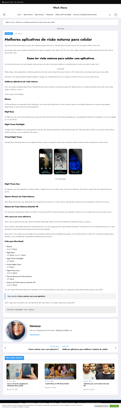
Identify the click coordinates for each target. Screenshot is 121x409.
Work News (60, 8)
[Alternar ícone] (4, 14)
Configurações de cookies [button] (101, 406)
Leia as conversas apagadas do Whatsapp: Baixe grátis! (17, 385)
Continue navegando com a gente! (20, 309)
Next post (65, 346)
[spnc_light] (116, 14)
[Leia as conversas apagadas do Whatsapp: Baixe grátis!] (22, 371)
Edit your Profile (62, 330)
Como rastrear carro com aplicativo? (44, 349)
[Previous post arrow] (5, 348)
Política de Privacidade (63, 14)
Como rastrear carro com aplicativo (31, 296)
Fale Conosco (39, 14)
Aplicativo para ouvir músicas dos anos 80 (96, 385)
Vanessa (20, 33)
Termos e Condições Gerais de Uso (85, 14)
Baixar (15, 249)
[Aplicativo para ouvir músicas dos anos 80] (98, 371)
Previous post (54, 346)
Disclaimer (49, 14)
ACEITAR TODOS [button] (114, 406)
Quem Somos (28, 14)
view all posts (34, 334)
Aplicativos (9, 33)
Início (19, 14)
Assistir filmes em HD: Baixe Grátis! (57, 384)
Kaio (10, 381)
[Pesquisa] (110, 15)
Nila (86, 381)
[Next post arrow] (115, 348)
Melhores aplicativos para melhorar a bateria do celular (85, 349)
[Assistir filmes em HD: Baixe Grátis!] (60, 371)
